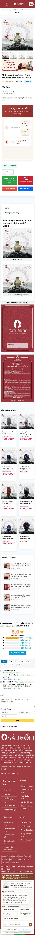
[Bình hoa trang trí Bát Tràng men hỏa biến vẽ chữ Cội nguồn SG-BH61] (26, 491)
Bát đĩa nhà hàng (27, 802)
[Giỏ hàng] (31, 4)
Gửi (17, 721)
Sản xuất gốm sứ (27, 786)
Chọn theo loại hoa (8, 909)
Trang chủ (6, 10)
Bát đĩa (15, 856)
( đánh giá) (18, 82)
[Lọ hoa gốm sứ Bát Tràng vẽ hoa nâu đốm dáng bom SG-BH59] (9, 421)
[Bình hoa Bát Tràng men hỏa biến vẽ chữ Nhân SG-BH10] (9, 526)
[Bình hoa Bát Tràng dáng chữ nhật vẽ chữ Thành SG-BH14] (9, 456)
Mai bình (12, 859)
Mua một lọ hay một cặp (25, 914)
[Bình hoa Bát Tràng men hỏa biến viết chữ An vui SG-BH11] (26, 456)
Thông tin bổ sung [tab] (12, 213)
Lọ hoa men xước (26, 132)
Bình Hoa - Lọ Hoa (18, 10)
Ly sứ (10, 856)
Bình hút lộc (5, 859)
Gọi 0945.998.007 (11, 930)
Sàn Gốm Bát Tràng (8, 745)
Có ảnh (18, 664)
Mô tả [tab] (7, 208)
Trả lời (5, 679)
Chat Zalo (25, 930)
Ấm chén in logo (15, 862)
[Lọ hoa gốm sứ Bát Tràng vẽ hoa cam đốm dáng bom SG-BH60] (9, 491)
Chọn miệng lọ (7, 914)
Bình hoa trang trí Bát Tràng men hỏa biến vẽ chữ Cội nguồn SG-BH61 (26, 503)
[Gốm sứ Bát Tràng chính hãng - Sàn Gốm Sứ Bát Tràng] (18, 4)
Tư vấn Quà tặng (27, 830)
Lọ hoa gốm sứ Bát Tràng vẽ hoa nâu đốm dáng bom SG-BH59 (8, 433)
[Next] (30, 35)
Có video (10, 664)
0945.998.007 (10, 188)
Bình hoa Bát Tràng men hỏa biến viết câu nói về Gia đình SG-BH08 (25, 537)
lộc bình (21, 856)
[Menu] (6, 4)
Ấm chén (4, 856)
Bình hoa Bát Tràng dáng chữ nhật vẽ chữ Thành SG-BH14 (8, 468)
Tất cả (4, 661)
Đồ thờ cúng (5, 862)
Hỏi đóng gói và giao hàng (10, 918)
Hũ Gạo (26, 859)
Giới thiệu (28, 762)
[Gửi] (30, 924)
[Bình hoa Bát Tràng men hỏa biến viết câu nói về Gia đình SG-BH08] (26, 526)
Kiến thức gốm (26, 822)
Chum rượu (20, 859)
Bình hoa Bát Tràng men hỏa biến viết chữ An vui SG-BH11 (25, 468)
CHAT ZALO (26, 188)
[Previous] (4, 35)
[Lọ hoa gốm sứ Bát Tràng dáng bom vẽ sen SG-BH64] (26, 421)
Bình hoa (27, 856)
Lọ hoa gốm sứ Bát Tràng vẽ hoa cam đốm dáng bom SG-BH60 (8, 503)
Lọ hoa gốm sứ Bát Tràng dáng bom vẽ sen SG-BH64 (25, 433)
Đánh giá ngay (17, 653)
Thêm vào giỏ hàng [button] (8, 443)
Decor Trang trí (26, 840)
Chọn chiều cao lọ (24, 909)
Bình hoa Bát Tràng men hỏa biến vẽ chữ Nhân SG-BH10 (8, 537)
